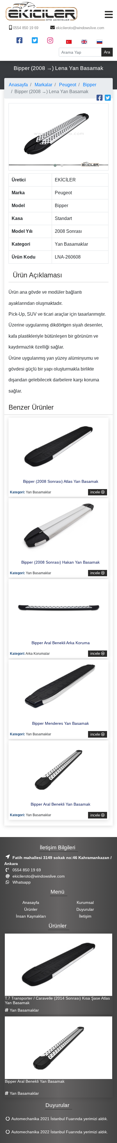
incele (95, 492)
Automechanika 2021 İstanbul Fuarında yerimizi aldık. (59, 1118)
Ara (107, 52)
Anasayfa (18, 84)
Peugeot (67, 84)
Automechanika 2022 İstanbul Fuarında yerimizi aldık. (59, 1132)
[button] (55, 165)
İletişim (85, 916)
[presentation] (14, 126)
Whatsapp (21, 882)
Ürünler (30, 909)
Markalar (43, 84)
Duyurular (85, 909)
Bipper (89, 84)
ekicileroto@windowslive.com (79, 28)
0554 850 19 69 (25, 28)
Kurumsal (85, 902)
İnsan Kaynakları (31, 916)
